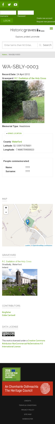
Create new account (44, 18)
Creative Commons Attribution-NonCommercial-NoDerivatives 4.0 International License (23, 343)
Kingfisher (6, 312)
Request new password (46, 22)
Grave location (15, 133)
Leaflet (27, 245)
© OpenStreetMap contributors (41, 245)
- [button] (6, 212)
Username (4, 16)
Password (22, 16)
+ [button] (6, 207)
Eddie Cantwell (8, 315)
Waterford (17, 141)
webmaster (27, 419)
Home (4, 55)
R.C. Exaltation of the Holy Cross (30, 78)
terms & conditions (27, 405)
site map (27, 414)
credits (27, 401)
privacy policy (27, 410)
